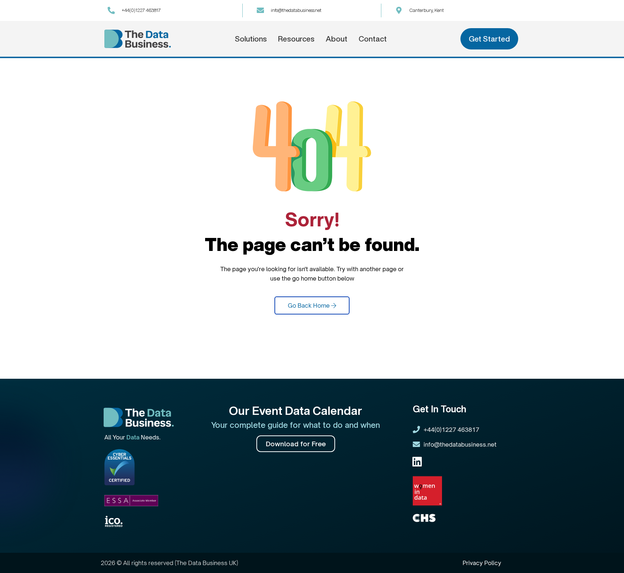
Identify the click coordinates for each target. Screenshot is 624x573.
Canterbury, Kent (427, 10)
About (336, 39)
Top (607, 556)
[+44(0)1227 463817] (111, 10)
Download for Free (296, 444)
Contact (373, 39)
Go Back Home (309, 305)
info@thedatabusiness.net (296, 10)
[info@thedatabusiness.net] (260, 10)
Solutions (251, 39)
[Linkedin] (417, 461)
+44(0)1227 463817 (141, 10)
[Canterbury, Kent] (399, 10)
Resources (296, 39)
